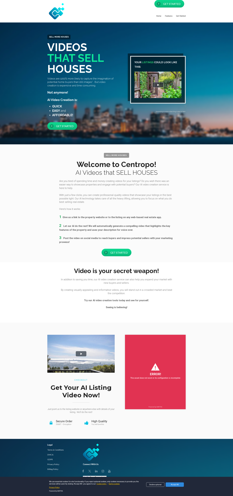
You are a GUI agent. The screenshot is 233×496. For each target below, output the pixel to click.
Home (158, 16)
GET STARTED (172, 3)
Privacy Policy (53, 464)
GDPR (50, 459)
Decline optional (155, 485)
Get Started (181, 16)
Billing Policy (52, 469)
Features (168, 16)
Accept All (175, 485)
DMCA (50, 454)
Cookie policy (101, 484)
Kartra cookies (114, 484)
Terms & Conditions (55, 450)
